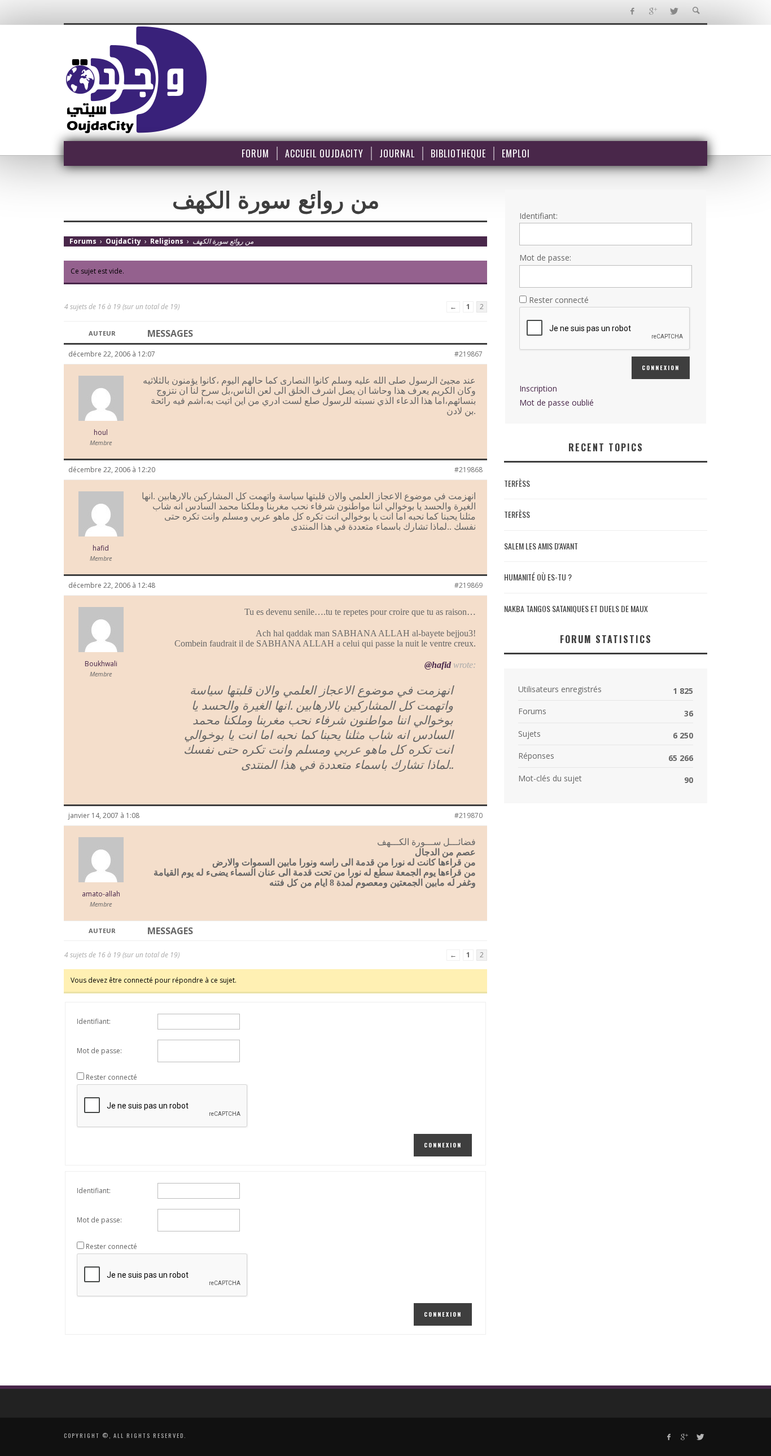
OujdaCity (123, 241)
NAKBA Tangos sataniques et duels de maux (576, 608)
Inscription (538, 388)
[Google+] (652, 11)
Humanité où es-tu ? (538, 577)
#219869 (468, 585)
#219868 (468, 469)
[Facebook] (631, 11)
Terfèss (517, 483)
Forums (83, 241)
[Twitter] (673, 11)
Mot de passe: (99, 1050)
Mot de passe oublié (556, 402)
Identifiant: (94, 1021)
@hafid (437, 665)
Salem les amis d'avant (541, 546)
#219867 (468, 354)
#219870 (468, 815)
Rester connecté (111, 1077)
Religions (166, 241)
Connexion (443, 1145)
